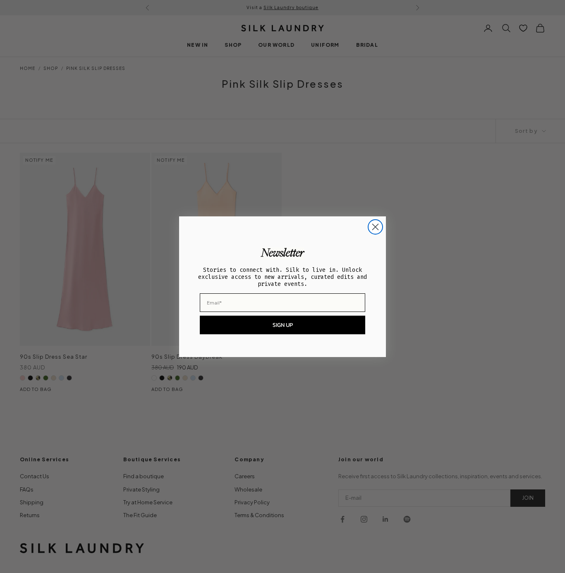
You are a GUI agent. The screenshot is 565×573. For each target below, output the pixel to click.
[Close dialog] (375, 227)
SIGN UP (283, 325)
